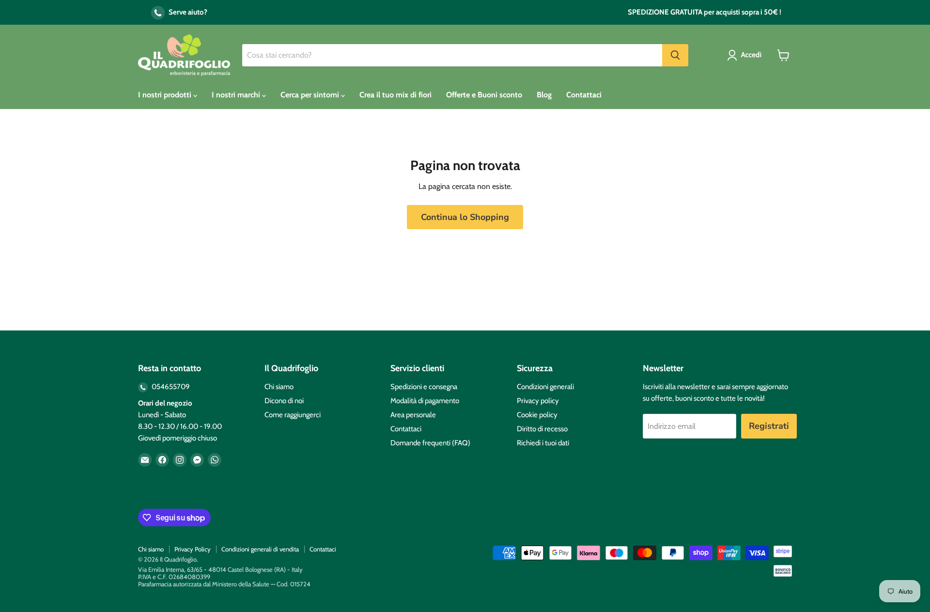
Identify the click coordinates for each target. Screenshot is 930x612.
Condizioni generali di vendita (260, 549)
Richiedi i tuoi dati (543, 443)
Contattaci (584, 94)
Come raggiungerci (292, 414)
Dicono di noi (284, 400)
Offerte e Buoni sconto (484, 94)
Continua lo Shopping (465, 217)
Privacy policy (538, 400)
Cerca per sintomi (310, 94)
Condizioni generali (545, 386)
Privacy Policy (192, 549)
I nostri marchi (237, 94)
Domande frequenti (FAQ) (430, 443)
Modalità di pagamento (424, 400)
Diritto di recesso (542, 428)
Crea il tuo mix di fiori (395, 94)
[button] (746, 55)
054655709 (170, 386)
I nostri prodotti (165, 94)
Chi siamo (279, 386)
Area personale (413, 414)
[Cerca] (675, 55)
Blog (544, 94)
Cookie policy (537, 414)
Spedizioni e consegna (423, 386)
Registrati (769, 426)
